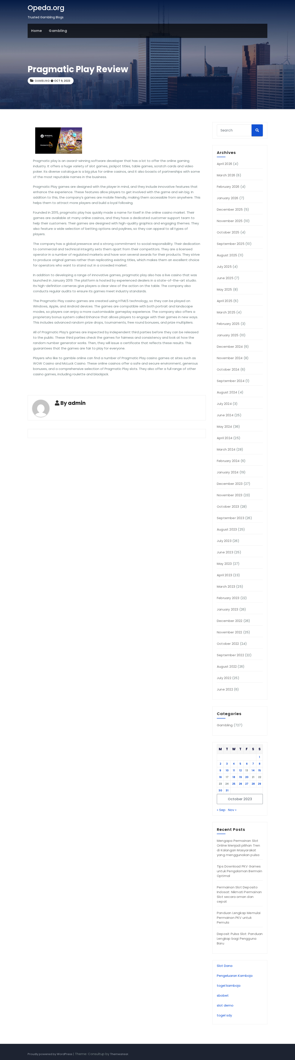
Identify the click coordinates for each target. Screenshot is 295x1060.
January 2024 (227, 472)
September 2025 (230, 243)
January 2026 (227, 198)
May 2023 (224, 563)
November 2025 (230, 221)
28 (253, 784)
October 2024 (228, 369)
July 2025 (224, 266)
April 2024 (224, 438)
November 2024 (230, 358)
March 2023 (226, 586)
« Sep (221, 810)
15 (259, 770)
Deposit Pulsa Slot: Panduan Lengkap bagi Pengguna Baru (240, 939)
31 (227, 790)
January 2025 (227, 335)
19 (240, 777)
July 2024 (224, 403)
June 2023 (225, 552)
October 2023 (228, 506)
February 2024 (228, 461)
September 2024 (230, 381)
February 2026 (228, 186)
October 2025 (228, 232)
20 (246, 777)
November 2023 (230, 495)
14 (253, 770)
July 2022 (224, 678)
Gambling (58, 30)
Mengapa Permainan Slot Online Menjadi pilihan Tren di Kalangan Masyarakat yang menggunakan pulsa (238, 847)
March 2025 (226, 312)
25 (233, 784)
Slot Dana (224, 965)
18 (233, 777)
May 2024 (224, 426)
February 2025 (228, 323)
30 (220, 790)
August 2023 (227, 529)
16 (220, 777)
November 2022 (229, 632)
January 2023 (227, 609)
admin (77, 403)
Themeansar (119, 1054)
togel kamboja (228, 985)
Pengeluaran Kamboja (234, 975)
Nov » (232, 810)
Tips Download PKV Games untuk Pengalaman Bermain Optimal (239, 871)
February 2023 (228, 598)
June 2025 (225, 278)
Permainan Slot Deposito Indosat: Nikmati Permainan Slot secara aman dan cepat (239, 894)
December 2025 (230, 209)
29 (259, 784)
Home (36, 30)
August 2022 (227, 666)
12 (240, 770)
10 (227, 770)
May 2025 (224, 289)
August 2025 (227, 255)
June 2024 (225, 415)
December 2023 (230, 483)
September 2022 (230, 655)
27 (246, 784)
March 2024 (226, 449)
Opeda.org (46, 8)
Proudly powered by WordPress (50, 1054)
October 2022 (228, 643)
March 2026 (226, 175)
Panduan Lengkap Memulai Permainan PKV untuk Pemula (239, 918)
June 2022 (225, 689)
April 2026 (224, 163)
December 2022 (230, 620)
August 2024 (227, 392)
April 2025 (224, 301)
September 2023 (230, 518)
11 (234, 770)
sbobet (223, 995)
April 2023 (224, 575)
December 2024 (230, 346)
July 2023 (224, 541)
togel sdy (224, 1015)
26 (240, 784)
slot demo (225, 1005)
